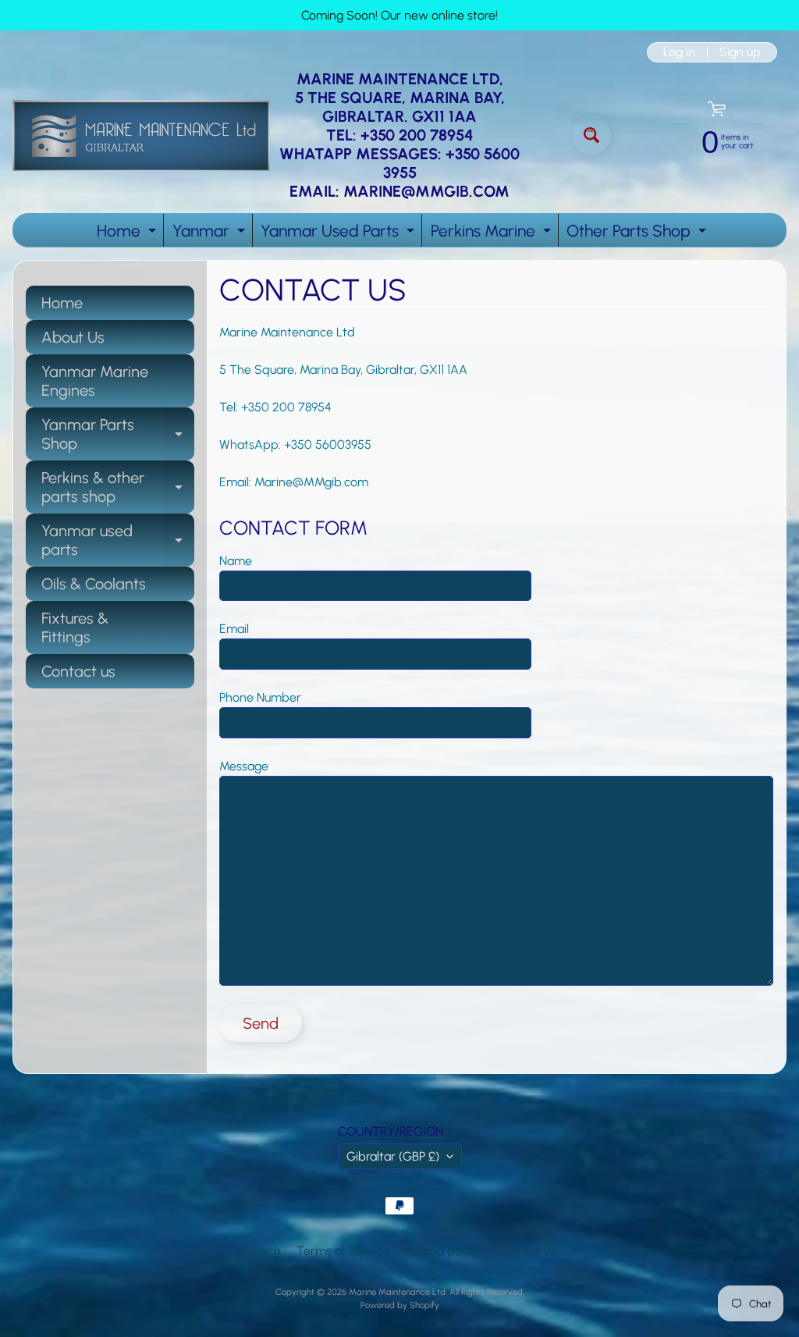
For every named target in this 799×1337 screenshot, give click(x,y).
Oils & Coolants (93, 583)
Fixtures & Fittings (74, 627)
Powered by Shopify (399, 1305)
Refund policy (443, 1250)
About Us (73, 337)
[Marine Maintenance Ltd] (141, 135)
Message (243, 766)
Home (128, 234)
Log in (679, 52)
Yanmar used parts (117, 540)
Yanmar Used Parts (339, 234)
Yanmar (210, 234)
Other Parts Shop (638, 234)
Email (234, 628)
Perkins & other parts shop (117, 487)
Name (235, 560)
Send (261, 1023)
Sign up (740, 52)
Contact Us (526, 1250)
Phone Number (260, 697)
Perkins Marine (493, 234)
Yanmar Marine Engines (94, 381)
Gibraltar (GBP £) (392, 1156)
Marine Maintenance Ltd (397, 1291)
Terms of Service (343, 1250)
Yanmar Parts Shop (117, 434)
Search (261, 1250)
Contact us (78, 671)
